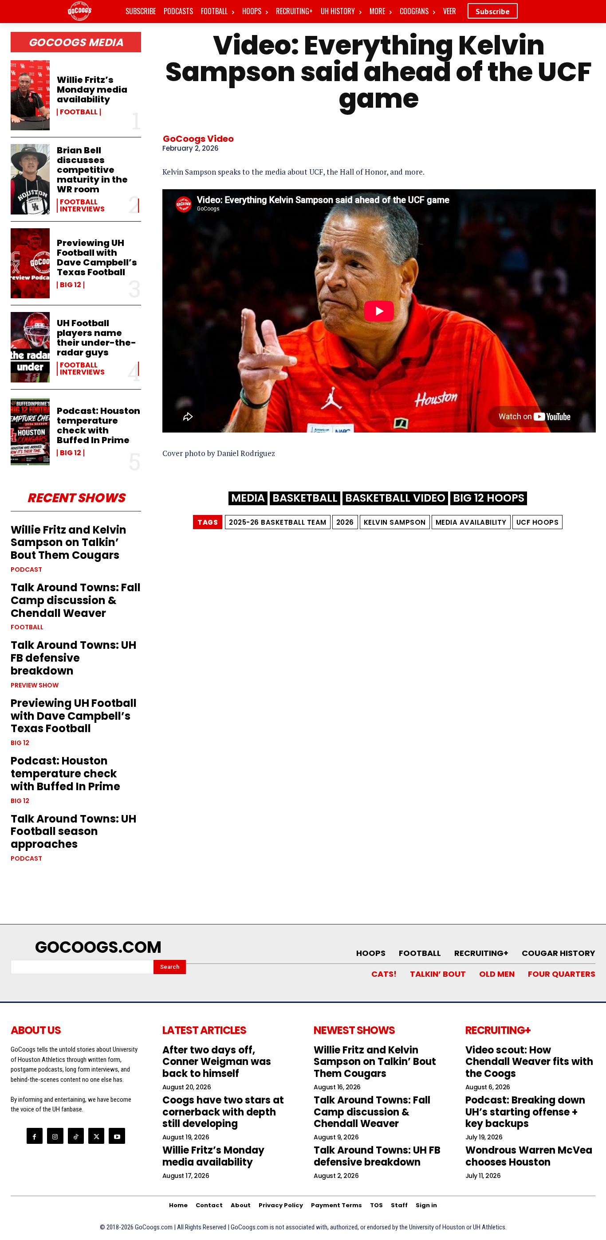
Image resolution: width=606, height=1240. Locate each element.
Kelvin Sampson (395, 522)
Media (248, 498)
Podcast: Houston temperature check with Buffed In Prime (98, 425)
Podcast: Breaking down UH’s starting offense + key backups (525, 1112)
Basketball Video (395, 498)
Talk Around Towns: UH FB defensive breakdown (73, 658)
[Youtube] (117, 1136)
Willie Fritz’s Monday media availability (92, 89)
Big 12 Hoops (488, 498)
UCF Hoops (537, 522)
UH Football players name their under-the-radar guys (96, 338)
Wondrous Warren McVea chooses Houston (528, 1156)
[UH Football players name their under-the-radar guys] (30, 347)
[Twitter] (96, 1136)
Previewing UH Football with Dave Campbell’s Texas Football (97, 257)
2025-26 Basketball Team (278, 522)
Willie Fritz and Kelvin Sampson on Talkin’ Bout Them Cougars (68, 543)
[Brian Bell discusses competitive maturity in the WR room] (30, 179)
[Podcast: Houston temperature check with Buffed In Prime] (30, 431)
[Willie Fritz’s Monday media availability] (30, 95)
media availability (471, 522)
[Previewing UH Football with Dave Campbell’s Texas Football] (30, 263)
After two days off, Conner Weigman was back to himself (216, 1061)
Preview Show (35, 685)
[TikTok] (76, 1136)
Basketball (305, 498)
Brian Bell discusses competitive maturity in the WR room (92, 169)
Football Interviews (82, 206)
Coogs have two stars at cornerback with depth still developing (223, 1112)
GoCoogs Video (198, 138)
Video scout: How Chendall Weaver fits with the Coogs (529, 1061)
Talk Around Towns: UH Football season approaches (73, 831)
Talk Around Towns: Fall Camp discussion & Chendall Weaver (76, 600)
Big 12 (70, 285)
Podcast (26, 569)
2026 (345, 522)
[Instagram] (55, 1136)
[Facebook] (35, 1136)
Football (79, 112)
